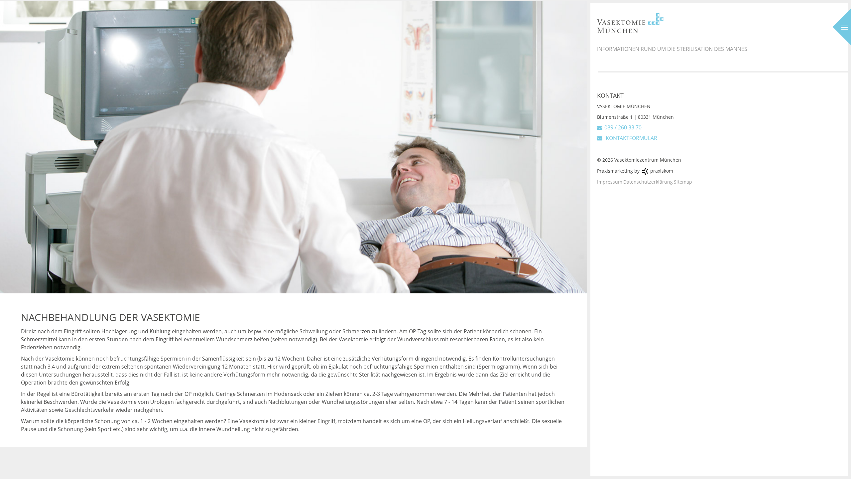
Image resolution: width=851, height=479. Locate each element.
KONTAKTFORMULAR (630, 138)
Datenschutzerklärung (648, 182)
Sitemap (683, 182)
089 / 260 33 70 (623, 127)
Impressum (609, 182)
